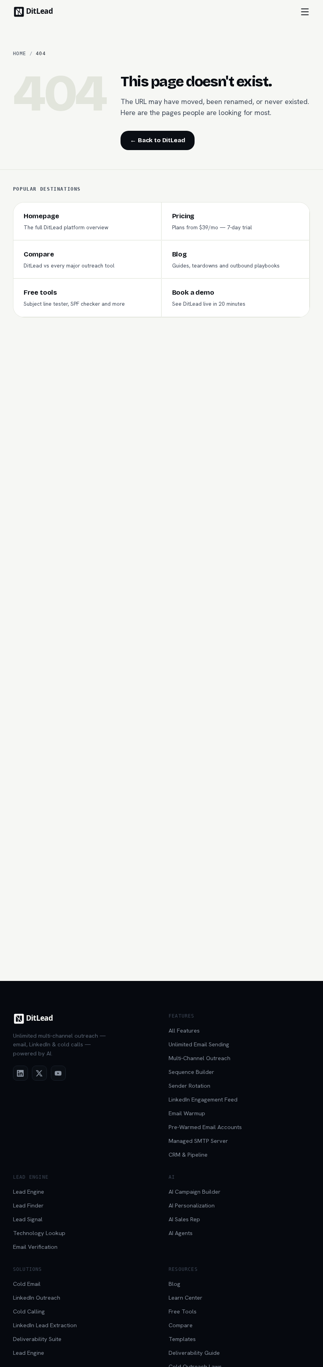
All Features (184, 1030)
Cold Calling (29, 1311)
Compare (181, 1325)
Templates (182, 1339)
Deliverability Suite (37, 1339)
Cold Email (27, 1283)
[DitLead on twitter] (39, 1073)
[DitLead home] (39, 12)
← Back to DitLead (157, 140)
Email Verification (35, 1246)
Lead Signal (28, 1219)
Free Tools (183, 1311)
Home (19, 53)
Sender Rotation (189, 1085)
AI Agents (181, 1233)
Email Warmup (187, 1113)
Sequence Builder (191, 1071)
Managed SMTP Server (198, 1140)
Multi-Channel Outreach (199, 1058)
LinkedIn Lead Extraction (45, 1325)
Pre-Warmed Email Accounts (205, 1127)
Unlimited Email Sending (199, 1044)
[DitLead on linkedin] (20, 1073)
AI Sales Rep (184, 1219)
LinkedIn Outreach (36, 1297)
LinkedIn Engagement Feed (203, 1099)
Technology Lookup (39, 1233)
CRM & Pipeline (188, 1154)
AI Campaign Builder (195, 1191)
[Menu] (305, 12)
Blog (174, 1283)
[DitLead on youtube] (58, 1073)
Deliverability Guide (194, 1352)
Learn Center (185, 1297)
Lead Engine (28, 1191)
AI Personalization (192, 1205)
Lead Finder (28, 1205)
